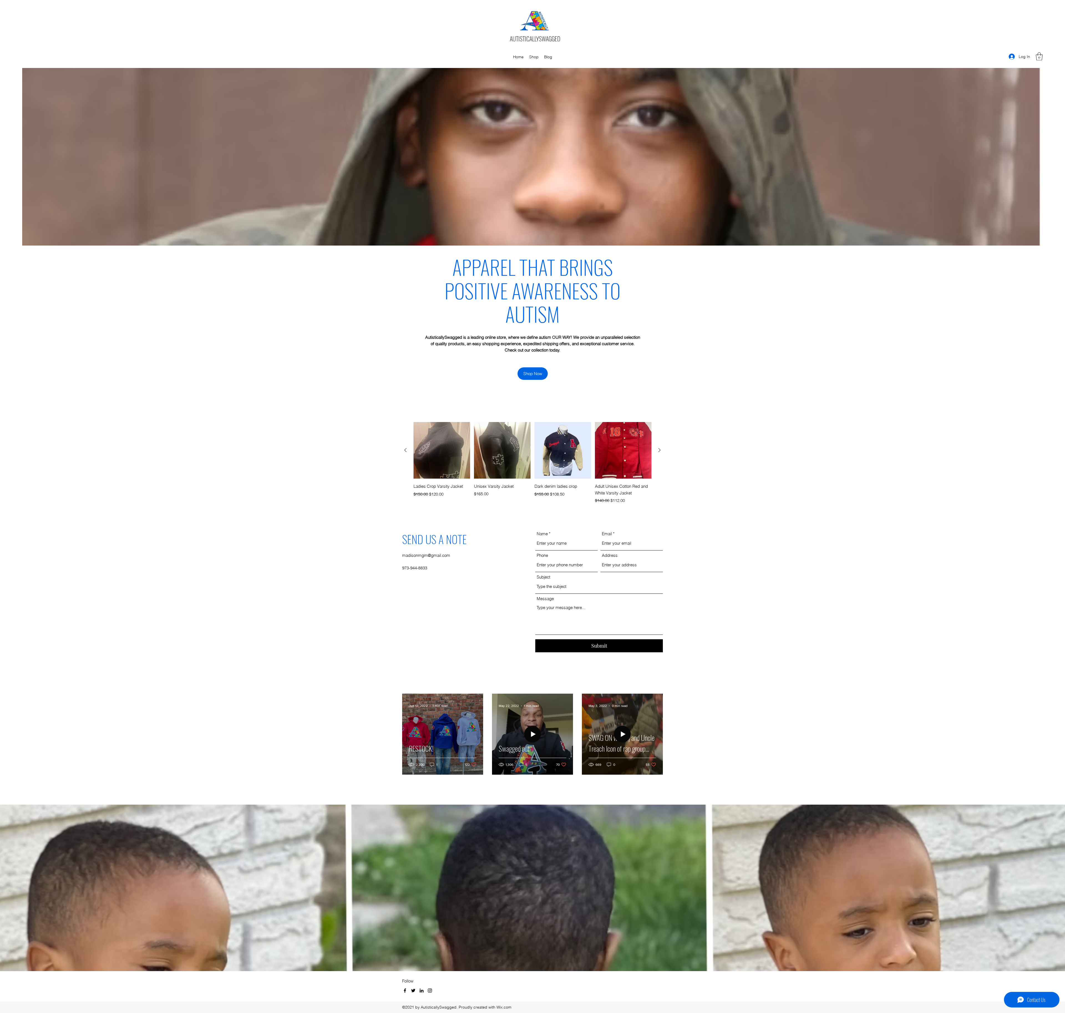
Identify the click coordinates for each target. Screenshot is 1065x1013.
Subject (543, 577)
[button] (1039, 56)
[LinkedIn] (421, 990)
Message (545, 599)
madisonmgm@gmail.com (426, 555)
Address (610, 555)
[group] (532, 463)
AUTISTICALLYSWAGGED (535, 38)
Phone (542, 555)
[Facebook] (405, 990)
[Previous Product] (405, 450)
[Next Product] (659, 450)
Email (607, 534)
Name (542, 534)
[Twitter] (413, 990)
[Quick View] (442, 450)
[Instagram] (430, 990)
